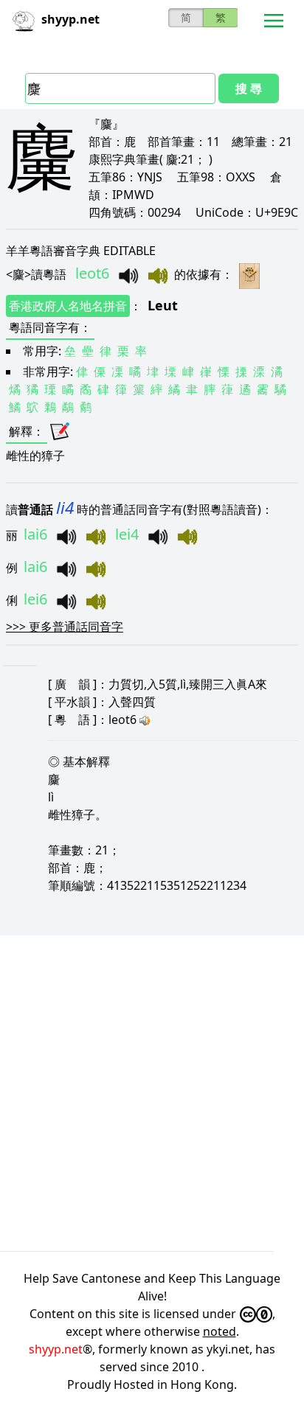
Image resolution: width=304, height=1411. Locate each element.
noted (219, 1331)
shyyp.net (56, 1349)
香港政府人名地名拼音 (68, 306)
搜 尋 (248, 88)
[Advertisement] (152, 1093)
